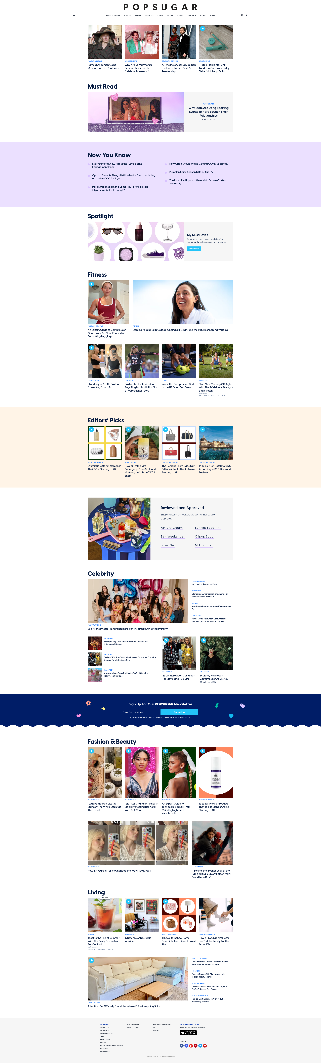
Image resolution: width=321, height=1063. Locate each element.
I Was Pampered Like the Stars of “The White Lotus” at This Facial (104, 807)
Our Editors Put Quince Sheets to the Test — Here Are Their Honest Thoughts (211, 963)
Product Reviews (95, 326)
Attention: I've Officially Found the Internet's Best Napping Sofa (124, 1006)
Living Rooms (94, 1002)
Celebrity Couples (170, 61)
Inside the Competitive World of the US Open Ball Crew (178, 386)
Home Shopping (198, 983)
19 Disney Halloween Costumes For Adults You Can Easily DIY (214, 679)
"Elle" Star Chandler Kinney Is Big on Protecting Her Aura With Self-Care (141, 807)
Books (160, 16)
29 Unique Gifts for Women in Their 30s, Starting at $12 (104, 467)
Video (212, 16)
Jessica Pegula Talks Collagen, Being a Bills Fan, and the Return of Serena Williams (180, 329)
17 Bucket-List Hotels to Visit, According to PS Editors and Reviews (215, 469)
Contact (103, 1042)
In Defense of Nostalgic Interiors (138, 939)
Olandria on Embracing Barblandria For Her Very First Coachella (210, 595)
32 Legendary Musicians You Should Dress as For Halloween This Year (126, 643)
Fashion (127, 16)
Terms (151, 717)
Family (180, 16)
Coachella (196, 591)
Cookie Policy (104, 1051)
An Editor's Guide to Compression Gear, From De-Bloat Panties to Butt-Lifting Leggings (107, 333)
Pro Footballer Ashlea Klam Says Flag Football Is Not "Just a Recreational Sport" (141, 387)
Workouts (203, 380)
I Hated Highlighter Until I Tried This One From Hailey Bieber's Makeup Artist (214, 68)
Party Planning (94, 625)
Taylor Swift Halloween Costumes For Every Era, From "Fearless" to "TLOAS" (209, 620)
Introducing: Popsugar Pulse (204, 584)
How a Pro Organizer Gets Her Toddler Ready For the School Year (214, 941)
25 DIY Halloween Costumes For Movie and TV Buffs (179, 677)
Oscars (195, 603)
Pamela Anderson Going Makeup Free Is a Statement (104, 66)
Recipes (91, 934)
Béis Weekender (173, 536)
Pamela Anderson (95, 61)
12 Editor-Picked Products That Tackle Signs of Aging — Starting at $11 (215, 807)
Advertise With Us (106, 1033)
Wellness (149, 16)
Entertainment (113, 16)
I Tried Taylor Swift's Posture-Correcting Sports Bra (104, 386)
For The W (129, 380)
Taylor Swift (93, 380)
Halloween (108, 638)
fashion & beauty (112, 741)
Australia (156, 1030)
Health (170, 16)
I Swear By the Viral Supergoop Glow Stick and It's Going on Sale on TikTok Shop (140, 470)
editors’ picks (106, 420)
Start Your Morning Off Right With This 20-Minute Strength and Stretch (216, 387)
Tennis (136, 326)
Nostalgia (129, 934)
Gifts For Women (95, 462)
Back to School (169, 934)
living (96, 892)
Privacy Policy (160, 717)
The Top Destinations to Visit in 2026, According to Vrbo (208, 1000)
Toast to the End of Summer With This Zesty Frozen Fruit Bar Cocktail (103, 941)
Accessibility (104, 1030)
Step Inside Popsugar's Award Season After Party (211, 607)
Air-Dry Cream (172, 527)
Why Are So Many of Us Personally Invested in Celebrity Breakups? (138, 68)
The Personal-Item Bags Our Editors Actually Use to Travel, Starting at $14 (179, 469)
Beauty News (204, 61)
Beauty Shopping (206, 800)
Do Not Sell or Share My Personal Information (111, 1047)
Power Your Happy (133, 1027)
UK (154, 1027)
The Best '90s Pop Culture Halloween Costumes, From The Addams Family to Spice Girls (130, 658)
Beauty (138, 16)
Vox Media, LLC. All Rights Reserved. (163, 1056)
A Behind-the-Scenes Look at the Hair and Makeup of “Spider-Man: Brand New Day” (211, 874)
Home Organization (207, 934)
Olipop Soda (204, 536)
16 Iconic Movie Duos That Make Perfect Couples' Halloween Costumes (126, 674)
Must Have (191, 16)
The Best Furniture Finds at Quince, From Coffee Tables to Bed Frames (210, 987)
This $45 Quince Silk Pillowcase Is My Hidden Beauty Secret (208, 975)
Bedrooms (196, 971)
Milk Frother (204, 545)
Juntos (203, 16)
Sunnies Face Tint (208, 527)
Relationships (131, 61)
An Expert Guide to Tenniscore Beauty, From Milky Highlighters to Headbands (176, 808)
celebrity (101, 573)
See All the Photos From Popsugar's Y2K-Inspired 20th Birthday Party (128, 628)
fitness (97, 274)
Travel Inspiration (170, 462)
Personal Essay (198, 581)
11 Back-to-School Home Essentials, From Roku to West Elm (179, 941)
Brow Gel (168, 545)
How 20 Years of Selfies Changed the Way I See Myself (119, 870)
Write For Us (104, 1027)
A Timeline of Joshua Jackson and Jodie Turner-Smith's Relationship (179, 68)
